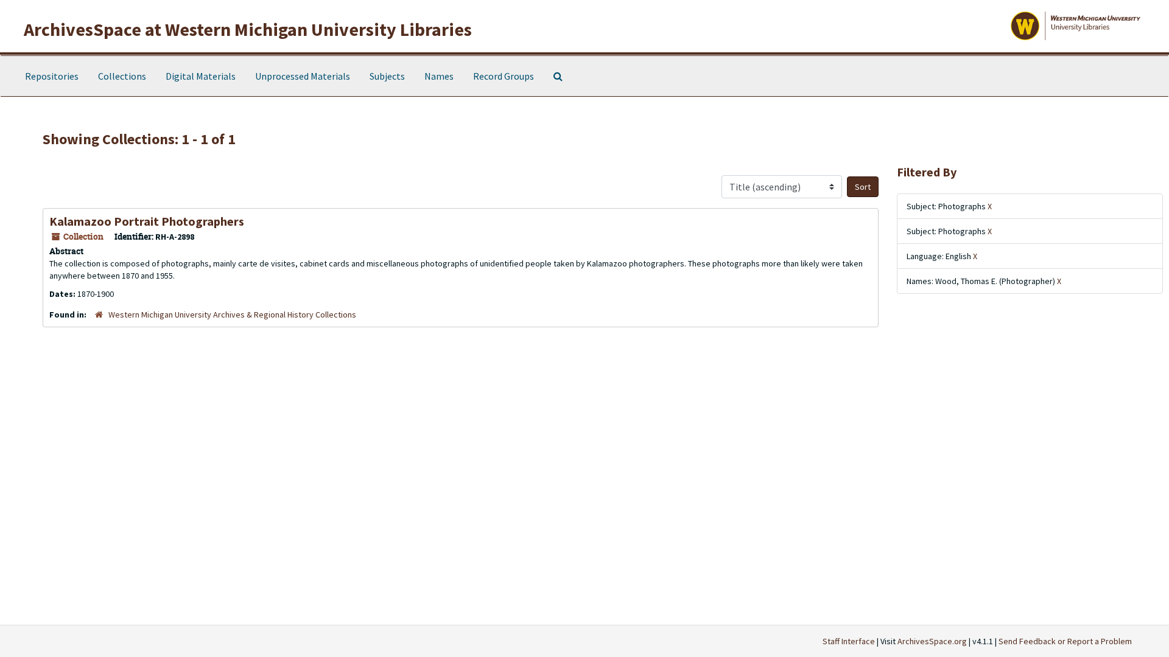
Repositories (52, 76)
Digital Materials (201, 76)
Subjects (387, 76)
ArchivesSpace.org (932, 641)
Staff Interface (849, 641)
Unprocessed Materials (302, 76)
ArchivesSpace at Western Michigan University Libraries (248, 29)
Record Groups (503, 76)
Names (439, 76)
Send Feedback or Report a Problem (1065, 641)
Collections (122, 76)
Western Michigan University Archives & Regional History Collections (232, 314)
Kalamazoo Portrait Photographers (146, 221)
